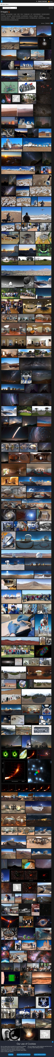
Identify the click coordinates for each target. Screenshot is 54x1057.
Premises (13, 18)
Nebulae (36, 16)
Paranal (41, 16)
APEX (18, 14)
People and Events (5, 18)
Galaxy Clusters (16, 16)
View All (3, 14)
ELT (31, 14)
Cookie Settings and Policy (39, 1054)
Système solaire (33, 18)
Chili (22, 14)
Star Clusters (42, 18)
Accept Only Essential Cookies (23, 1054)
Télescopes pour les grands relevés (9, 19)
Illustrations (24, 16)
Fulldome (3, 16)
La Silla (31, 16)
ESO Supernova (36, 14)
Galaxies (9, 16)
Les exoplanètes (45, 14)
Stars (48, 18)
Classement (47, 23)
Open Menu (5, 4)
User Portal (44, 1)
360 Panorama (9, 14)
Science (39, 1)
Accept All (11, 1054)
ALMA (15, 14)
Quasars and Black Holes (22, 18)
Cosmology (27, 14)
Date (52, 23)
